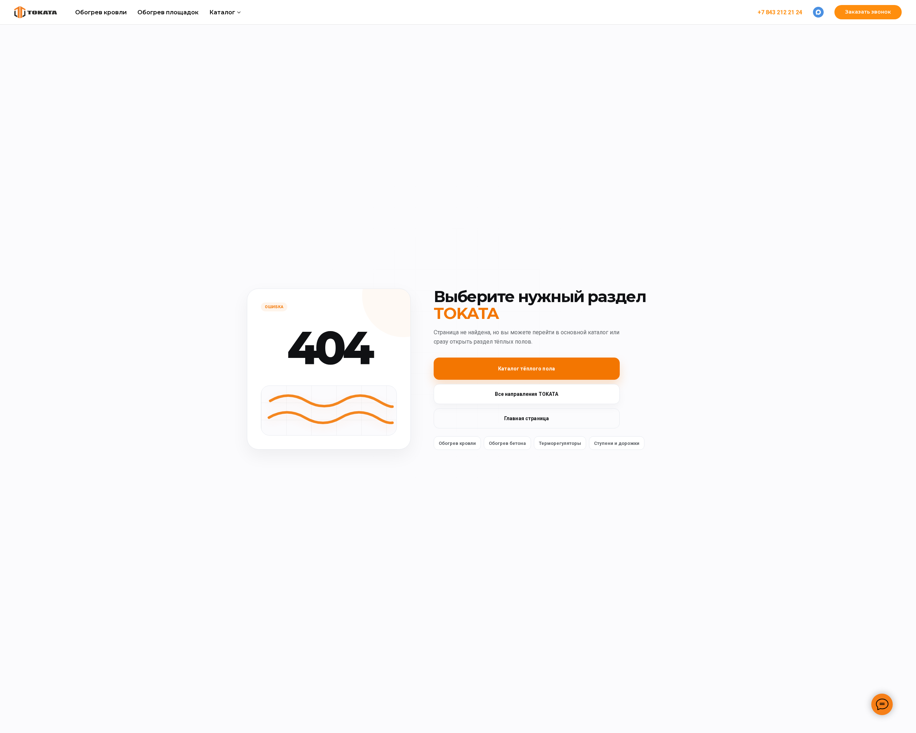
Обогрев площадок (168, 12)
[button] (868, 12)
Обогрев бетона (507, 443)
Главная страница (526, 418)
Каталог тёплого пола (526, 369)
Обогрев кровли (101, 12)
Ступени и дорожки (616, 443)
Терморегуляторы (560, 443)
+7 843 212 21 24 (779, 12)
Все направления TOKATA (527, 394)
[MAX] (818, 12)
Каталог (222, 12)
